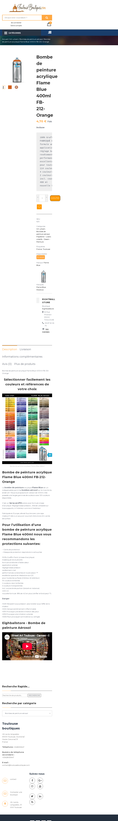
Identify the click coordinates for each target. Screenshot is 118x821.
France (39, 249)
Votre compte (16, 25)
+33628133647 (8, 757)
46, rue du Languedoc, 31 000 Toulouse (16, 804)
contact (13, 779)
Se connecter (16, 23)
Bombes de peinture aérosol (31, 39)
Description (9, 349)
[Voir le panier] (49, 25)
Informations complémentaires (22, 356)
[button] (29, 69)
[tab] (9, 349)
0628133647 (19, 747)
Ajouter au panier (55, 199)
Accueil (5, 39)
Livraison (25, 349)
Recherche (34, 695)
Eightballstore (48, 309)
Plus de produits (24, 364)
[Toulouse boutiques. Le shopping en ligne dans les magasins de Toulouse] (32, 780)
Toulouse (46, 249)
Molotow (40, 290)
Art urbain (13, 39)
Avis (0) (7, 364)
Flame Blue (41, 287)
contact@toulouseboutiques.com (16, 765)
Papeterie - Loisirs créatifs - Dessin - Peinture (43, 239)
